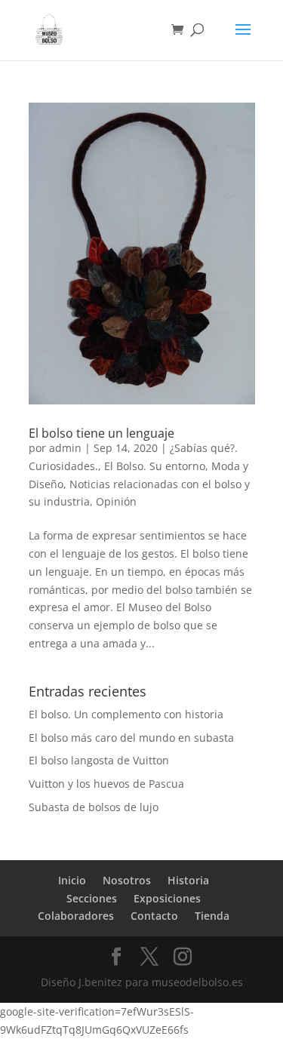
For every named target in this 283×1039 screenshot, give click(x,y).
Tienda (212, 915)
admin (65, 448)
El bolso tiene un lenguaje (101, 433)
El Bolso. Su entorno (154, 466)
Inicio (72, 880)
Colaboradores (76, 915)
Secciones (91, 898)
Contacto (154, 915)
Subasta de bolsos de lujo (93, 807)
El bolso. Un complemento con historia (126, 714)
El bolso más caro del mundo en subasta (131, 737)
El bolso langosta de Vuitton (99, 760)
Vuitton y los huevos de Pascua (106, 783)
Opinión (116, 501)
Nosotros (127, 880)
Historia (188, 880)
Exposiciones (167, 898)
